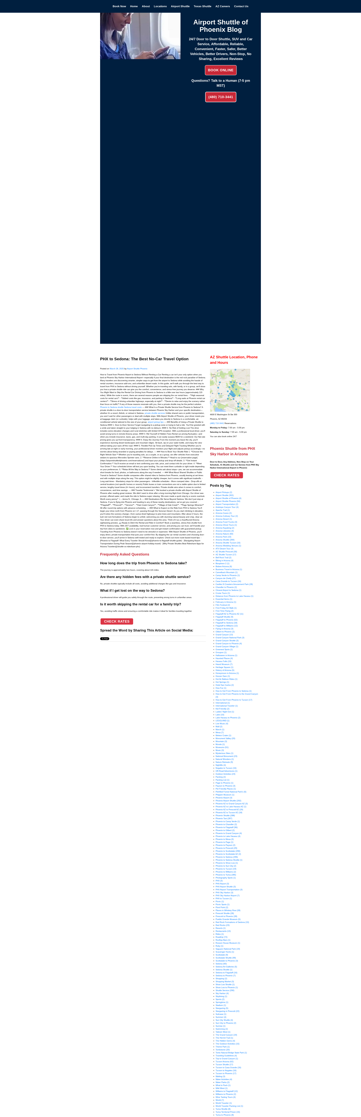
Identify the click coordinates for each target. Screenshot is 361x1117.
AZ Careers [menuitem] (222, 6)
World (220, 1100)
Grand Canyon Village (227, 646)
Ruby (219, 946)
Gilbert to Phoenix (225, 632)
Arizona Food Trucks (226, 522)
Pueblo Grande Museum (228, 919)
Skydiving (221, 996)
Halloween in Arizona (226, 655)
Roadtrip (221, 937)
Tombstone (223, 1050)
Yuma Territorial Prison (228, 1112)
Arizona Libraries (225, 531)
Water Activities (224, 1079)
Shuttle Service (225, 990)
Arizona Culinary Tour (227, 516)
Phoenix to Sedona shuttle (112, 407)
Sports (220, 999)
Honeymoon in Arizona (227, 673)
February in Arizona (226, 602)
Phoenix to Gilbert (225, 830)
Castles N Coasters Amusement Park (234, 584)
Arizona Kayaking (225, 528)
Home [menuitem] (134, 6)
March (220, 729)
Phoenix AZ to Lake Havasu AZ (231, 806)
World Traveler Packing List (229, 1106)
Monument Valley (225, 738)
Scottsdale (222, 955)
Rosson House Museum (228, 943)
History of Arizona (225, 670)
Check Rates (117, 621)
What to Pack (223, 1085)
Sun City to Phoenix (226, 1023)
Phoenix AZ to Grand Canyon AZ (232, 803)
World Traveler (224, 1103)
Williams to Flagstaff (227, 1091)
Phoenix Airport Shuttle (228, 800)
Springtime (222, 1002)
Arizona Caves (224, 513)
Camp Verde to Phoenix (228, 575)
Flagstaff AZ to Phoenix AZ (229, 614)
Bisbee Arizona (224, 566)
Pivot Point (222, 907)
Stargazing (222, 1008)
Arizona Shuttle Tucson (228, 543)
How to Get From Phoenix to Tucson (234, 700)
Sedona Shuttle (224, 969)
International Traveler (227, 706)
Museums (222, 747)
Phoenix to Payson (225, 845)
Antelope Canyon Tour (227, 507)
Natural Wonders (225, 759)
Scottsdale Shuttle (226, 958)
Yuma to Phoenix (225, 1115)
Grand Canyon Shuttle (227, 640)
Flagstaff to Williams (227, 626)
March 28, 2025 (117, 368)
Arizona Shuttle (225, 540)
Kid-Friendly (222, 709)
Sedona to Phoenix (226, 975)
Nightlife (221, 765)
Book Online (221, 70)
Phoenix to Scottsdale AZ (228, 854)
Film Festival (223, 605)
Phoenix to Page (224, 842)
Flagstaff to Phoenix (227, 620)
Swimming (222, 1029)
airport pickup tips (156, 422)
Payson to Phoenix (225, 786)
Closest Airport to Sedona (228, 590)
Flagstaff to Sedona (226, 623)
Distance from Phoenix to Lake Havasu (234, 596)
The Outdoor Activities (227, 1044)
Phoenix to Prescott (226, 848)
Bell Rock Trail (223, 557)
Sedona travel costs (133, 407)
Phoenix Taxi (224, 818)
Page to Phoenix (224, 783)
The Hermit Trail (224, 1038)
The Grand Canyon (226, 1035)
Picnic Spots (223, 904)
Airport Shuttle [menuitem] (180, 6)
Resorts (221, 928)
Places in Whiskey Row (228, 910)
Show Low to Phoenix (227, 987)
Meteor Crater (223, 735)
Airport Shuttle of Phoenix (228, 498)
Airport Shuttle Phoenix (137, 368)
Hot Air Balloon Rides (226, 679)
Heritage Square (224, 667)
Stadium (221, 1005)
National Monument (226, 756)
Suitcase (221, 1014)
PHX (219, 881)
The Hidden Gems (225, 1041)
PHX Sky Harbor (224, 892)
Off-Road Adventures (226, 771)
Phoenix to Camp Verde (228, 821)
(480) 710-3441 (220, 97)
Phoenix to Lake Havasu (228, 836)
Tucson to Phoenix (226, 1073)
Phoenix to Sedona (227, 857)
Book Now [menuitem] (119, 6)
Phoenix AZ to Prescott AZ (229, 809)
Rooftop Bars (223, 940)
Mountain (221, 741)
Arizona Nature (224, 534)
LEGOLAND (222, 720)
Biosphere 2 (222, 563)
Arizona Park (223, 537)
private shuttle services (155, 413)
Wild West (222, 1088)
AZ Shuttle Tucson (226, 554)
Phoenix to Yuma (226, 875)
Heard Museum (224, 664)
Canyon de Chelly (226, 578)
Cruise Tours (223, 593)
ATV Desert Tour (224, 548)
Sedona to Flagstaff (226, 972)
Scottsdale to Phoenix (227, 961)
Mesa (220, 732)
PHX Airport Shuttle (226, 886)
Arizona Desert (224, 519)
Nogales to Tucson (226, 768)
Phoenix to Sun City (226, 866)
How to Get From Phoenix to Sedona (234, 691)
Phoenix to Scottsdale (228, 851)
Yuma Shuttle (223, 1109)
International (223, 703)
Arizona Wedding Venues (228, 546)
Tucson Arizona (225, 1061)
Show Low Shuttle (225, 984)
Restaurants (223, 931)
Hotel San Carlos (225, 685)
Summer (221, 1017)
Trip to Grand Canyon (227, 1058)
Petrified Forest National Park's (231, 792)
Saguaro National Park (228, 949)
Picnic (220, 901)
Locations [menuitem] (160, 6)
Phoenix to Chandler (226, 824)
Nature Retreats (224, 762)
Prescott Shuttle (225, 913)
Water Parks (223, 1082)
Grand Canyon (224, 634)
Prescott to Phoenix (226, 916)
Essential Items (224, 599)
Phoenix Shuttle (225, 815)
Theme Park (223, 1047)
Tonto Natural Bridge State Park (231, 1052)
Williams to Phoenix (226, 1094)
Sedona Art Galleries (226, 967)
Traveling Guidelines (226, 1055)
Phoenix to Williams (226, 872)
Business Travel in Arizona (229, 569)
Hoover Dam (223, 676)
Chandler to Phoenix (226, 587)
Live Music (222, 723)
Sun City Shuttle (224, 1020)
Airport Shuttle (225, 495)
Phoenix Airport (224, 798)
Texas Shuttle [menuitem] (202, 6)
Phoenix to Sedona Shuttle (229, 860)
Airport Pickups (224, 492)
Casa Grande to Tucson (228, 581)
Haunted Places (224, 658)
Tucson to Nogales (226, 1070)
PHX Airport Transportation (229, 889)
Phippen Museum (225, 795)
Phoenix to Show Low (227, 863)
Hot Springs (222, 682)
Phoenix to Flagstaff (227, 827)
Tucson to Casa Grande (228, 1067)
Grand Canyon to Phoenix (229, 643)
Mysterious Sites (224, 753)
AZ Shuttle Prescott (226, 551)
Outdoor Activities (225, 774)
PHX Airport (222, 884)
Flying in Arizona (224, 629)
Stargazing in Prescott (227, 1011)
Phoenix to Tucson (226, 869)
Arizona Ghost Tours (226, 525)
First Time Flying (225, 611)
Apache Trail (223, 510)
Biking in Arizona (224, 560)
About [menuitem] (146, 6)
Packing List (222, 780)
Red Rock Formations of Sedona (232, 922)
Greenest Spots (224, 649)
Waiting (220, 1076)
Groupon (221, 652)
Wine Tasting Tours (226, 1097)
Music (220, 750)
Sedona (221, 964)
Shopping (221, 978)
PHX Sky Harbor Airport (228, 895)
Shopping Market (225, 981)
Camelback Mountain (227, 572)
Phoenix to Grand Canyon (229, 833)
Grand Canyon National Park (230, 637)
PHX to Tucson (224, 898)
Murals (220, 744)
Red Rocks (223, 925)
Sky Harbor (222, 993)
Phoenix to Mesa (225, 839)
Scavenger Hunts (225, 952)
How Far (221, 688)
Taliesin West (223, 1032)
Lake (220, 715)
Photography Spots (226, 878)
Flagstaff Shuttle (224, 617)
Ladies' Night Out (225, 712)
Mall (219, 726)
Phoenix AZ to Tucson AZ (229, 812)
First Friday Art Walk (226, 608)
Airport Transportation (227, 504)
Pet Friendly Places (226, 789)
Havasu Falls (223, 661)
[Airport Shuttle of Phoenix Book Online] (140, 57)
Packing (221, 777)
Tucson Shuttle (224, 1064)
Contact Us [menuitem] (241, 6)
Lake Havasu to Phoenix (228, 717)
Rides (220, 934)
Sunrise (220, 1026)
